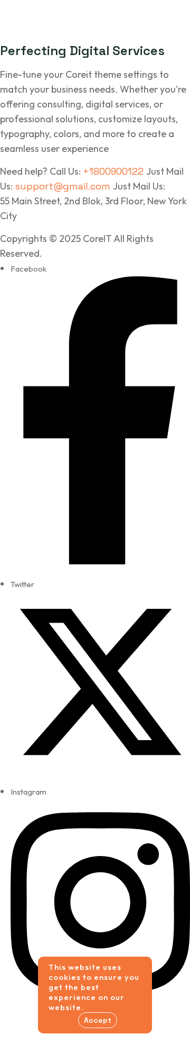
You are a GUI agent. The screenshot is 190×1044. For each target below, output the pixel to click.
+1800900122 (114, 171)
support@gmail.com (64, 186)
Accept (97, 1020)
